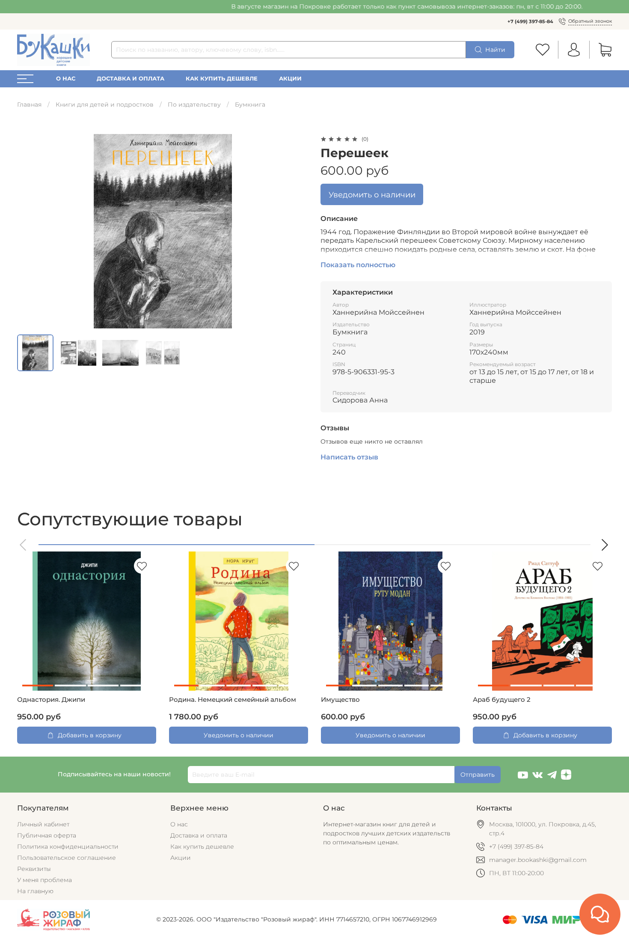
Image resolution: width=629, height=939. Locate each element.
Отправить (477, 774)
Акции (290, 78)
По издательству (194, 104)
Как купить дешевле (222, 78)
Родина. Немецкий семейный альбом (232, 700)
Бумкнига (250, 104)
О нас (65, 78)
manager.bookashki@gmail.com (538, 860)
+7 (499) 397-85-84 (530, 21)
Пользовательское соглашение (66, 857)
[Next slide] (297, 231)
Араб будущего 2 (502, 700)
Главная (29, 104)
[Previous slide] (29, 231)
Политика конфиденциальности (68, 846)
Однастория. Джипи (51, 700)
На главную (35, 891)
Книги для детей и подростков (105, 104)
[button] (23, 545)
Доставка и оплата (130, 78)
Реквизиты (34, 869)
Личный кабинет (43, 824)
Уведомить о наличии (372, 194)
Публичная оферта (46, 835)
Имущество (340, 700)
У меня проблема (44, 880)
